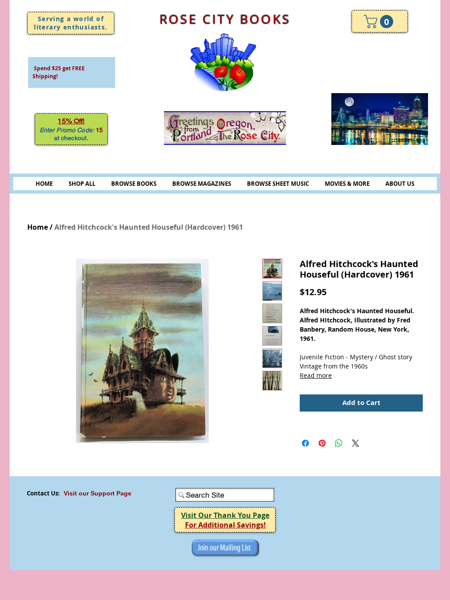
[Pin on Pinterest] (322, 443)
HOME (44, 184)
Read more (316, 375)
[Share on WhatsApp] (339, 443)
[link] (380, 21)
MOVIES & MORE (347, 184)
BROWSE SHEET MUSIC (278, 184)
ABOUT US (399, 184)
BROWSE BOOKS (133, 184)
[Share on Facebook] (305, 443)
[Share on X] (355, 443)
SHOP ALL (82, 184)
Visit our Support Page (97, 493)
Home (37, 227)
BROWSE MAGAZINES (201, 184)
